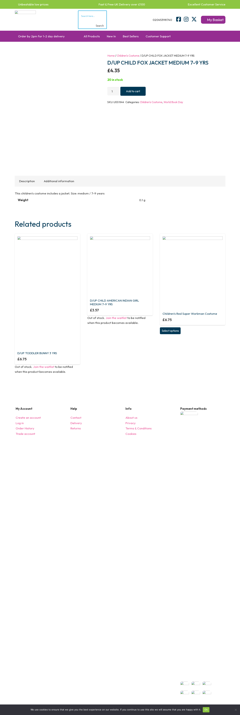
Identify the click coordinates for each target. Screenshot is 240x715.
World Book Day (173, 102)
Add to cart (133, 91)
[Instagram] (186, 19)
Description (27, 181)
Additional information (59, 181)
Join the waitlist (43, 367)
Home (111, 55)
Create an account (28, 417)
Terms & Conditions (138, 428)
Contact (75, 417)
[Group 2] (25, 20)
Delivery (76, 423)
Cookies (130, 434)
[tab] (27, 181)
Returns (75, 428)
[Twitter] (194, 19)
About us (131, 417)
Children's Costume (128, 55)
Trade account (25, 434)
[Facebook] (178, 19)
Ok (206, 709)
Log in (20, 423)
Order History (25, 428)
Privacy (130, 423)
